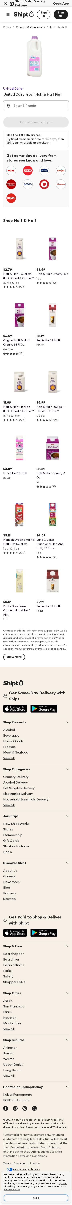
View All (9, 758)
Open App (61, 3)
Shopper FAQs (14, 982)
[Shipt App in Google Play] (43, 709)
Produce (9, 746)
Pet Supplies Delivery (19, 788)
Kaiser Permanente (17, 1094)
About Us (10, 870)
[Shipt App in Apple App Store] (15, 709)
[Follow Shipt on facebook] (5, 1109)
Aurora (8, 1053)
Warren (8, 1059)
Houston (9, 1017)
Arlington (10, 1047)
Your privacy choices (26, 1169)
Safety (8, 976)
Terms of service (14, 1163)
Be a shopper (13, 954)
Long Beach (12, 1070)
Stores (8, 829)
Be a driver (11, 959)
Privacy (35, 1163)
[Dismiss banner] (5, 3)
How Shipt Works (16, 823)
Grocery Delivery (16, 776)
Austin (8, 1000)
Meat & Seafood (15, 752)
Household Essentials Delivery (26, 799)
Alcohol (9, 730)
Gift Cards (11, 840)
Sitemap (9, 899)
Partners (9, 893)
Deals (7, 852)
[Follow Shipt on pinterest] (24, 1109)
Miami (7, 1012)
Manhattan (12, 1023)
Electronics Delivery (18, 793)
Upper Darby (13, 1064)
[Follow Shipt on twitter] (34, 1109)
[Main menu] (8, 14)
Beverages (11, 735)
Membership (12, 835)
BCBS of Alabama (16, 1100)
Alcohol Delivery (15, 782)
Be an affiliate (13, 965)
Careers (9, 876)
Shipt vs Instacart (17, 846)
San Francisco (14, 1006)
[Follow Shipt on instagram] (15, 1109)
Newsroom (11, 882)
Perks (7, 970)
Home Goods (13, 741)
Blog (6, 887)
